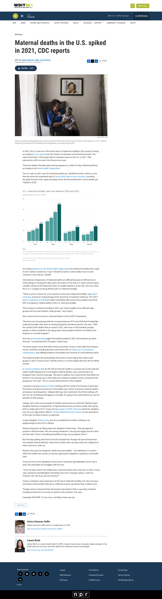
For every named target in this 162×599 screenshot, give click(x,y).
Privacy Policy (122, 570)
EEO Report (64, 580)
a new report (39, 154)
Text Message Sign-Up (126, 580)
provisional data (38, 338)
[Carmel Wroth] (20, 545)
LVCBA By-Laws (94, 580)
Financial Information (96, 575)
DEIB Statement (65, 575)
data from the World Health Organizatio (51, 269)
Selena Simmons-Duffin (30, 60)
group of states (48, 386)
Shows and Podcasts (39, 23)
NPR (14, 23)
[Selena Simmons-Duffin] (20, 526)
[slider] (25, 16)
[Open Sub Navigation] (18, 23)
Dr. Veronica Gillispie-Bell (33, 369)
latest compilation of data (34, 300)
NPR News (19, 34)
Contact (62, 570)
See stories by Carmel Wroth (40, 550)
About (133, 23)
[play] (15, 16)
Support (98, 23)
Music (76, 23)
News (23, 23)
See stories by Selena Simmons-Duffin (44, 528)
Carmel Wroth (45, 60)
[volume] (22, 16)
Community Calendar (116, 23)
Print (104, 60)
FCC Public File (94, 570)
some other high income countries (71, 176)
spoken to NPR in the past (70, 409)
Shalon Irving (43, 420)
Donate (143, 6)
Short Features (61, 23)
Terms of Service (124, 575)
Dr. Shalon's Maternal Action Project (66, 412)
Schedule (87, 23)
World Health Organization (48, 168)
